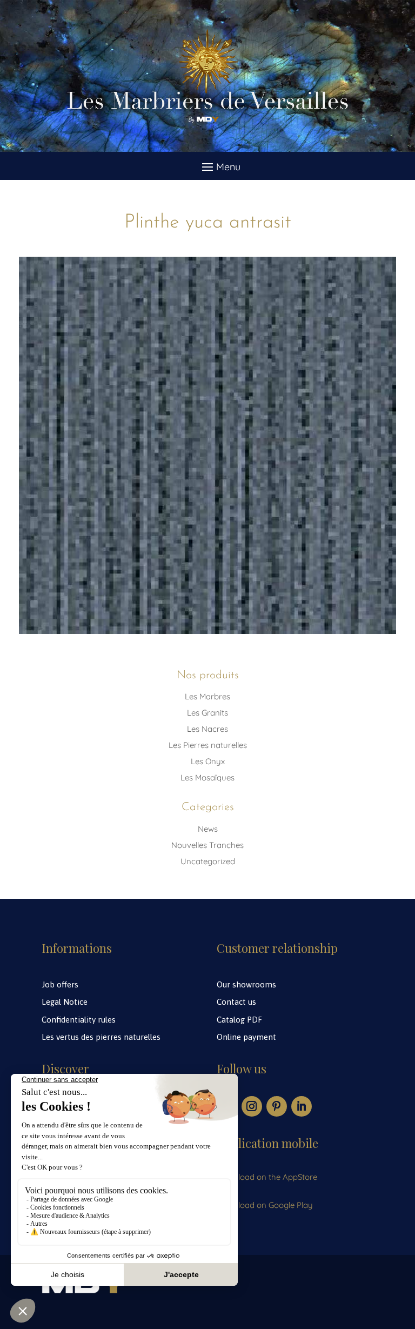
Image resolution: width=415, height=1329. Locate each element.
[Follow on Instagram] (252, 1106)
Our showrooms (246, 984)
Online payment (246, 1036)
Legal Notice (65, 1001)
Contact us (236, 1001)
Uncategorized (207, 861)
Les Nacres (207, 729)
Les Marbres (207, 696)
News (208, 829)
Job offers (60, 984)
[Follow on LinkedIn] (301, 1106)
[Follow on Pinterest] (276, 1106)
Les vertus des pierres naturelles (101, 1036)
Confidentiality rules (79, 1019)
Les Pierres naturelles (208, 745)
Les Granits (207, 712)
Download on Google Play (265, 1205)
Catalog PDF (239, 1019)
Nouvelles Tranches (207, 845)
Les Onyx (208, 761)
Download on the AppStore (267, 1177)
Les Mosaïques (207, 777)
